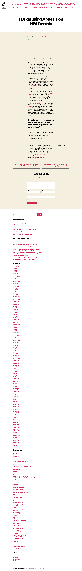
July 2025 (15, 288)
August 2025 (16, 286)
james (14, 244)
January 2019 (16, 404)
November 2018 (16, 407)
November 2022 (16, 340)
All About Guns (16, 456)
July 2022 (15, 347)
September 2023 (17, 324)
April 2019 (15, 399)
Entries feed (15, 557)
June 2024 (15, 309)
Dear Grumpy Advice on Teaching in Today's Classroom (26, 477)
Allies (14, 458)
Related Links (72, 3)
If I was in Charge (17, 499)
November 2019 (16, 391)
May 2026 (15, 271)
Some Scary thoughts (18, 522)
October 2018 (16, 409)
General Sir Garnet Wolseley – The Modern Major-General (26, 229)
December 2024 (16, 299)
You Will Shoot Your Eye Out (4, 4)
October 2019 (16, 393)
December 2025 (16, 280)
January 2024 (16, 317)
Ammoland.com (36, 63)
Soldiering (15, 518)
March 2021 (15, 373)
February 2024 (16, 316)
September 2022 (17, 344)
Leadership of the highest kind (20, 504)
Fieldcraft (15, 481)
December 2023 (16, 319)
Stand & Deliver (16, 525)
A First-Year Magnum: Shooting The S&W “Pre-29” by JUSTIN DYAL (54, 1)
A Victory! (15, 454)
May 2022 (15, 350)
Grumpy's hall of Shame (18, 487)
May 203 (15, 437)
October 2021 (16, 362)
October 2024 (16, 303)
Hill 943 (14, 227)
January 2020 (16, 389)
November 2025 (16, 281)
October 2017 (16, 429)
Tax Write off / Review (18, 528)
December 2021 (16, 358)
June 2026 (15, 270)
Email (42, 190)
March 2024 (15, 314)
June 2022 (15, 348)
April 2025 (15, 293)
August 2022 (16, 345)
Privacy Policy (66, 3)
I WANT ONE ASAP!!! (17, 497)
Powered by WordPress (39, 568)
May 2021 (15, 370)
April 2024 (15, 312)
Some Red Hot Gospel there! (19, 520)
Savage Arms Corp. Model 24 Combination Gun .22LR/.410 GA (39, 4)
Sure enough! (24, 7)
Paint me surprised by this (19, 513)
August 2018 (16, 412)
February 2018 (16, 422)
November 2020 (16, 380)
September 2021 (16, 363)
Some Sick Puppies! (17, 523)
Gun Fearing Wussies (18, 489)
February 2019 (16, 403)
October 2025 (16, 283)
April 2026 (15, 273)
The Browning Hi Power (32, 7)
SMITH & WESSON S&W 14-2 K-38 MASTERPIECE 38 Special (64, 4)
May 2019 (15, 398)
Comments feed (16, 559)
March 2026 (15, 275)
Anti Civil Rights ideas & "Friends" (20, 463)
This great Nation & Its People (20, 535)
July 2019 (15, 394)
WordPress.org (16, 560)
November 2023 (16, 321)
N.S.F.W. (60, 3)
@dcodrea (34, 157)
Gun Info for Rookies (17, 491)
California (15, 471)
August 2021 (16, 365)
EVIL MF (14, 479)
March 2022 (15, 353)
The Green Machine (17, 532)
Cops (14, 474)
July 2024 (15, 307)
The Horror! (15, 533)
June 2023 (15, 329)
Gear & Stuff (15, 484)
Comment (29, 180)
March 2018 (15, 421)
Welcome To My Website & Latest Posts (43, 8)
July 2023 (15, 327)
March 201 (15, 445)
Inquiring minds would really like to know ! (28, 246)
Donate (73, 1)
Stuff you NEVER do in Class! (15, 7)
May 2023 (15, 330)
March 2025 (15, 294)
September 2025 (17, 285)
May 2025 (15, 291)
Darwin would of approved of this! (21, 476)
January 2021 (16, 376)
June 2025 (15, 289)
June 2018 (15, 416)
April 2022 (15, 352)
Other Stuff (15, 510)
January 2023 (16, 337)
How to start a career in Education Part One (49, 3)
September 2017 (16, 430)
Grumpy (14, 242)
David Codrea (51, 36)
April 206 (15, 432)
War (13, 543)
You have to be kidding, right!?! (20, 548)
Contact (69, 1)
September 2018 (16, 411)
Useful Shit (15, 541)
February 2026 (16, 276)
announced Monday (39, 68)
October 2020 (16, 381)
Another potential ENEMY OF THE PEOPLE (22, 461)
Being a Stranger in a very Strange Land (22, 466)
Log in (14, 556)
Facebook (41, 157)
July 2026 (15, 268)
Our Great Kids (16, 512)
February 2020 (16, 388)
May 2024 (15, 311)
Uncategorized (16, 540)
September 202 (16, 439)
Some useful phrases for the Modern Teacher (66, 6)
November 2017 (16, 427)
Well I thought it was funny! (19, 545)
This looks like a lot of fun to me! (20, 536)
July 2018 (15, 414)
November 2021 (16, 360)
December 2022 (16, 339)
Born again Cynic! (17, 469)
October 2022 (16, 342)
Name (28, 190)
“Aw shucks (15, 453)
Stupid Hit (15, 527)
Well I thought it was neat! (19, 546)
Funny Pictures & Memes (18, 482)
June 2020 (15, 385)
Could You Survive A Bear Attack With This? (28, 242)
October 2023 (16, 322)
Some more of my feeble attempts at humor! (48, 6)
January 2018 (16, 424)
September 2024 (17, 304)
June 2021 (15, 368)
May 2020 (15, 386)
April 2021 (15, 371)
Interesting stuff (16, 500)
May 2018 (15, 417)
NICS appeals (38, 103)
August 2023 (16, 326)
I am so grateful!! (17, 495)
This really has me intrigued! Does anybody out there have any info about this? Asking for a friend (56, 7)
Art (13, 464)
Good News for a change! (19, 486)
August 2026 (16, 266)
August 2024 (16, 306)
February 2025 (16, 296)
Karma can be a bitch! (18, 502)
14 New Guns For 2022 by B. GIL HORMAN (32, 1)
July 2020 (15, 383)
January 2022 (16, 357)
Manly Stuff (15, 505)
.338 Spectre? (20, 1)
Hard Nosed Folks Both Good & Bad (21, 492)
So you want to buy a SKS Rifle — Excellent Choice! (28, 6)
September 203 (16, 435)
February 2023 (16, 335)
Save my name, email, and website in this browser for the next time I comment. (40, 199)
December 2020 (16, 378)
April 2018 (15, 419)
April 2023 (15, 332)
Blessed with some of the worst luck (21, 468)
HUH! (14, 494)
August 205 (15, 434)
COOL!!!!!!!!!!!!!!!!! (17, 473)
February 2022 (16, 355)
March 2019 (15, 401)
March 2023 (15, 334)
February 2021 (16, 375)
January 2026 (16, 278)
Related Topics (16, 517)
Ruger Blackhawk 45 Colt (18, 231)
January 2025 (16, 298)
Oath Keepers (47, 153)
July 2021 (15, 366)
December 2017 (16, 425)
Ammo (14, 459)
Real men (15, 515)
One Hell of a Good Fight (18, 509)
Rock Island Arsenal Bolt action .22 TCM (19, 4)
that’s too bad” (16, 530)
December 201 (16, 440)
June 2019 (15, 396)
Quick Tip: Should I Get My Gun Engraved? (23, 234)
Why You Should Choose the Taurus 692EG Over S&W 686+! (63, 8)
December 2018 (16, 406)
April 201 (15, 444)
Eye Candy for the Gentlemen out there (31, 3)
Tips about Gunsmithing (18, 538)
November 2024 (16, 301)
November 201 (16, 442)
